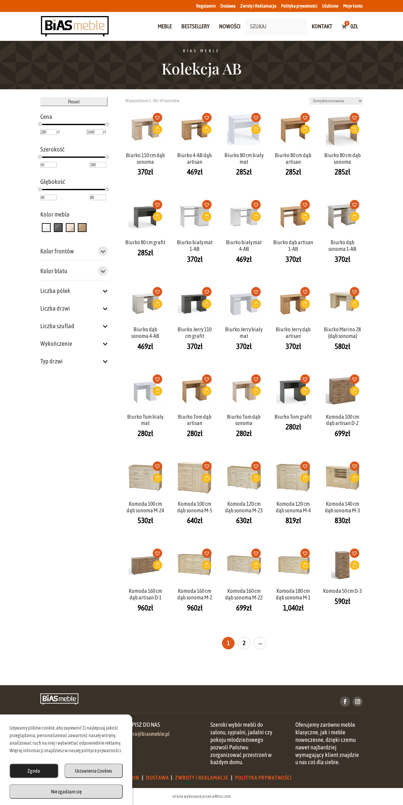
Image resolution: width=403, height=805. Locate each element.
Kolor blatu (53, 270)
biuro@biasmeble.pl (147, 734)
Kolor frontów (57, 251)
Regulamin (206, 5)
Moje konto (353, 5)
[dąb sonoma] (70, 227)
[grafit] (58, 227)
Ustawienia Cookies (93, 771)
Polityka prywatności (299, 5)
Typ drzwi (51, 361)
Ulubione (330, 5)
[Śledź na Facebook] (345, 702)
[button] (159, 119)
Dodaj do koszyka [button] (157, 129)
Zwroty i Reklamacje (258, 5)
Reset (74, 101)
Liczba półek (55, 290)
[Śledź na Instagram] (358, 702)
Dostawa (228, 5)
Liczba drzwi (55, 308)
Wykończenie (56, 343)
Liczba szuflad (57, 325)
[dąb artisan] (82, 227)
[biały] (46, 227)
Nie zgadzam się (66, 791)
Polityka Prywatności (263, 778)
